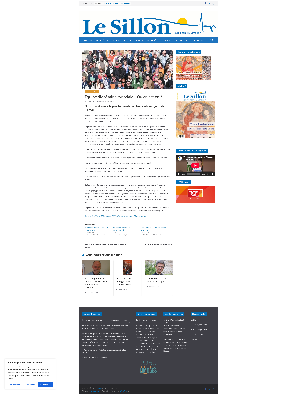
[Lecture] (179, 174)
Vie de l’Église (102, 40)
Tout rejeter (30, 384)
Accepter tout (45, 384)
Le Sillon (101, 102)
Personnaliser (15, 384)
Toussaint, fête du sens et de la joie (156, 280)
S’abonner (165, 40)
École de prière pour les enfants (156, 244)
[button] (186, 40)
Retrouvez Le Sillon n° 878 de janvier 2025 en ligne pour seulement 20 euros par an (115, 216)
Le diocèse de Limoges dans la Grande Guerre (124, 281)
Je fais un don (197, 40)
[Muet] (208, 174)
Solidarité (127, 40)
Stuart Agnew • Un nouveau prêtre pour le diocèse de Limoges (96, 283)
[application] (195, 165)
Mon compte (179, 40)
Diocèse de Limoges (92, 91)
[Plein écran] (211, 174)
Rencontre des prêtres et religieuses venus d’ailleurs (105, 246)
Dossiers (116, 40)
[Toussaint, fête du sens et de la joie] (159, 262)
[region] (30, 374)
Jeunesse (140, 40)
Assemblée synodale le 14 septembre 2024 (122, 228)
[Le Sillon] (148, 13)
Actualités (152, 40)
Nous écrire (195, 339)
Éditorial (88, 40)
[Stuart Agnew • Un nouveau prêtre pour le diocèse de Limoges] (96, 262)
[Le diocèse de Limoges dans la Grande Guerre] (127, 262)
